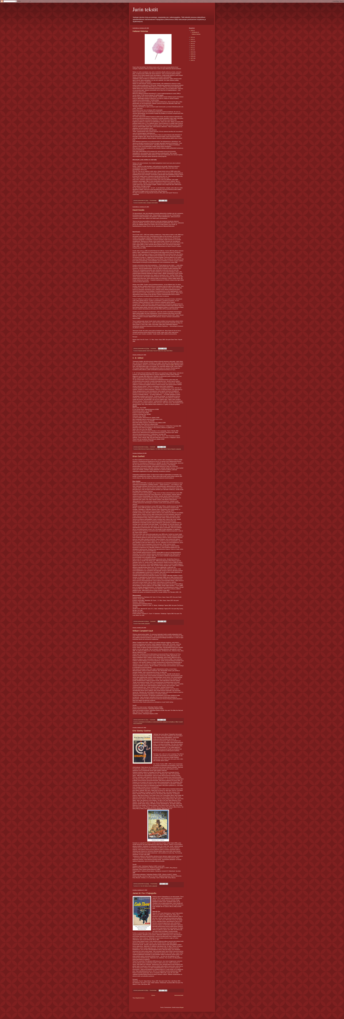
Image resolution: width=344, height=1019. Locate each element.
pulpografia (178, 449)
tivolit (152, 202)
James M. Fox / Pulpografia (144, 893)
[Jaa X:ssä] (163, 201)
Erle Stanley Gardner (142, 731)
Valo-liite (156, 202)
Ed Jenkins (148, 843)
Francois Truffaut (157, 350)
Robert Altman (169, 350)
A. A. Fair (140, 886)
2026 (192, 30)
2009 (192, 54)
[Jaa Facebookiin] (165, 201)
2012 (192, 47)
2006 (192, 60)
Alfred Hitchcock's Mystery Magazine (146, 449)
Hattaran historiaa (140, 31)
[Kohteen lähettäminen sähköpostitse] (159, 201)
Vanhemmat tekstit (178, 995)
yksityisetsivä (139, 723)
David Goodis (138, 210)
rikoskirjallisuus (171, 721)
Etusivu (153, 995)
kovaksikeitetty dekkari (157, 721)
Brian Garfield (138, 456)
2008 (192, 56)
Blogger (182, 1007)
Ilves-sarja (163, 350)
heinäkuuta (195, 32)
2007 (192, 58)
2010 (192, 52)
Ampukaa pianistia (142, 350)
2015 (192, 41)
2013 (192, 45)
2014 (192, 43)
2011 (192, 49)
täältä (172, 364)
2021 (192, 37)
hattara (144, 202)
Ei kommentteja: (153, 200)
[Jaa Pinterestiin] (166, 201)
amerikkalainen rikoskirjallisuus (145, 721)
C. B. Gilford (138, 358)
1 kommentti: (153, 348)
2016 (192, 39)
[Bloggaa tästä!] (161, 201)
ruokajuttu (149, 202)
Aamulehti (140, 202)
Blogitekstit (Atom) (140, 998)
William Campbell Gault (143, 631)
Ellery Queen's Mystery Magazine (168, 449)
